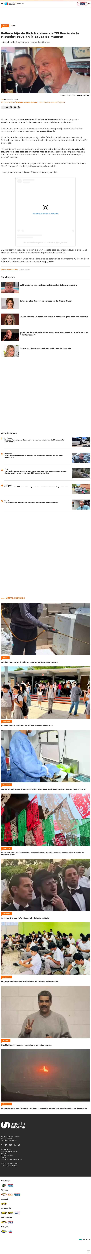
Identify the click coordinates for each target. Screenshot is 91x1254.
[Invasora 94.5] (4, 1194)
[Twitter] (7, 107)
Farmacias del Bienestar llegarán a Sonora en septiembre (31, 502)
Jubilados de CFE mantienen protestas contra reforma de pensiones (36, 487)
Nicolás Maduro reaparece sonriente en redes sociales (26, 1045)
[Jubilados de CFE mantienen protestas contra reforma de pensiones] (81, 489)
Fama (5, 26)
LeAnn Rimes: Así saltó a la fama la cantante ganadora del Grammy (54, 317)
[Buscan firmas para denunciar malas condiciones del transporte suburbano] (81, 442)
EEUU (13, 26)
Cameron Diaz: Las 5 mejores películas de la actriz (45, 348)
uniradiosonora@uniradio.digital (12, 1159)
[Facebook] (11, 107)
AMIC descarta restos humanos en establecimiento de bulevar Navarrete (33, 456)
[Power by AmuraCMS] (84, 1240)
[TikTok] (19, 1144)
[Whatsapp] (3, 107)
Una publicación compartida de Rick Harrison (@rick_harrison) (45, 243)
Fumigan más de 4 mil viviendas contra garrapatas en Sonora (29, 662)
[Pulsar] (10, 1185)
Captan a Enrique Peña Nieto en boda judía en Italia (25, 918)
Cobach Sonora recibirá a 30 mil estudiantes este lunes (27, 726)
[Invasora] (4, 1185)
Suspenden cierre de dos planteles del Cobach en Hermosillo (29, 981)
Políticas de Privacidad (8, 1165)
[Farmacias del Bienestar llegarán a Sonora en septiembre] (81, 505)
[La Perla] (10, 1231)
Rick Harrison (25, 269)
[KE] (4, 1231)
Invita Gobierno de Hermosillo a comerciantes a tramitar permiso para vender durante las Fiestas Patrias (42, 854)
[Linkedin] (15, 107)
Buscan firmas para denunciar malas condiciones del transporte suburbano (34, 441)
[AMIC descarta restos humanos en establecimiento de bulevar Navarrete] (81, 458)
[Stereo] (4, 1213)
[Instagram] (15, 1144)
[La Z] (17, 1212)
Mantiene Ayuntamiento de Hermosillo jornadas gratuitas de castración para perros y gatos (43, 789)
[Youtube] (10, 1144)
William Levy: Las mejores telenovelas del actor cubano (48, 285)
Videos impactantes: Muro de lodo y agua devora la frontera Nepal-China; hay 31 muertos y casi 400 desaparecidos (35, 472)
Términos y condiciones (9, 1163)
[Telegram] (19, 107)
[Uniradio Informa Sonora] (14, 3)
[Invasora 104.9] (4, 1203)
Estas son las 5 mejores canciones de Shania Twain (46, 301)
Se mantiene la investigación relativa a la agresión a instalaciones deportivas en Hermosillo (44, 1108)
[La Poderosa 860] (10, 1195)
